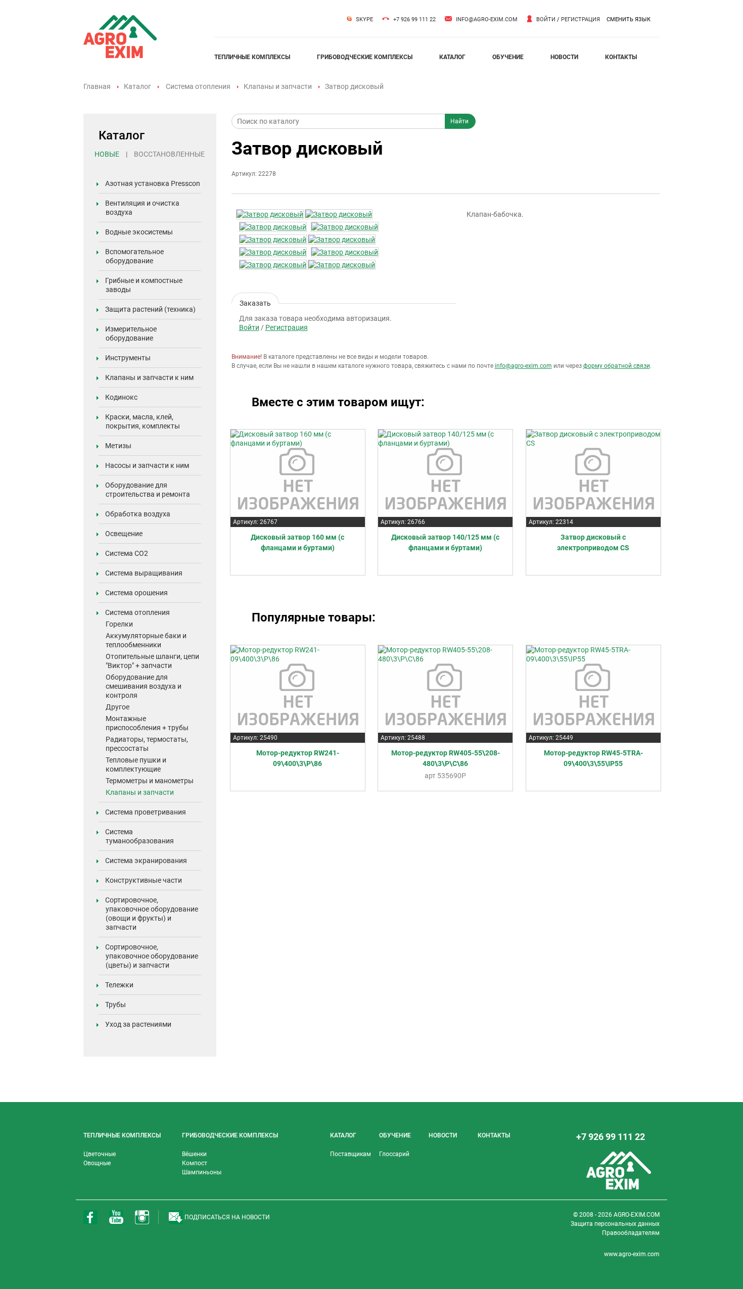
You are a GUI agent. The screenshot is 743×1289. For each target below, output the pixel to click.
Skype (364, 19)
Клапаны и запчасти (278, 86)
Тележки (119, 985)
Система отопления (198, 86)
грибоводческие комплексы (364, 57)
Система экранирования (146, 860)
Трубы (115, 1004)
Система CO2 (126, 553)
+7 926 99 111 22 (414, 19)
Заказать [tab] (255, 301)
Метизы (118, 446)
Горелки (119, 624)
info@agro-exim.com (487, 19)
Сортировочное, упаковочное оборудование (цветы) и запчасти (151, 956)
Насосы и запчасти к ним (147, 465)
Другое (117, 707)
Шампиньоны (201, 1172)
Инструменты (128, 358)
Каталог (137, 86)
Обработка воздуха (137, 514)
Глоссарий (394, 1154)
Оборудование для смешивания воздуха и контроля (143, 686)
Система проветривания (145, 812)
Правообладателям (631, 1232)
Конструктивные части (143, 880)
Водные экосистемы (139, 232)
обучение (508, 57)
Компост (194, 1163)
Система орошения (136, 593)
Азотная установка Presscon (152, 183)
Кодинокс (121, 397)
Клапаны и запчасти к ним (149, 377)
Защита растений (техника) (150, 309)
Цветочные (99, 1154)
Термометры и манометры (150, 781)
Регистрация (580, 19)
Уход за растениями (138, 1024)
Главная (97, 86)
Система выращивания (143, 573)
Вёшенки (194, 1154)
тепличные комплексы (252, 57)
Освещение (124, 534)
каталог (452, 57)
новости (564, 57)
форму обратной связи (616, 365)
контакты (621, 57)
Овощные (97, 1163)
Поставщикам (350, 1154)
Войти (545, 19)
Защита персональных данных (615, 1223)
